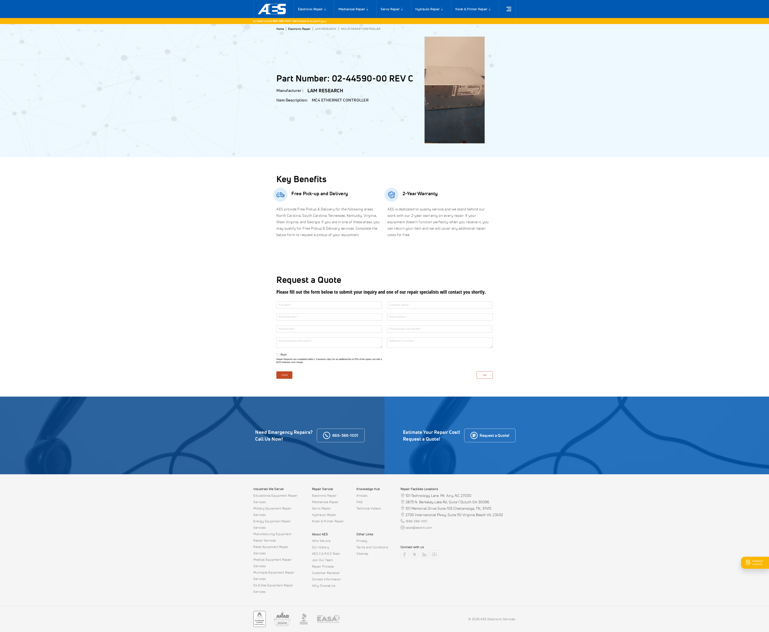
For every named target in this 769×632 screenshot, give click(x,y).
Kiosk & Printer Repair (471, 9)
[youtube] (435, 554)
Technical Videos (368, 508)
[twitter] (415, 554)
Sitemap (362, 553)
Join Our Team (322, 560)
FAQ (359, 502)
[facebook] (405, 554)
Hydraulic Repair (427, 9)
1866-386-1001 (417, 521)
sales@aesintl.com (419, 527)
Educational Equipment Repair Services (275, 498)
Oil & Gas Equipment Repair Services (273, 588)
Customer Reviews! (326, 573)
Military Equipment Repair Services (272, 511)
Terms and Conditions (372, 547)
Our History (320, 547)
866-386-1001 (262, 21)
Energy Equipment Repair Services (272, 524)
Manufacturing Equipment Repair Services (272, 537)
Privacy (361, 541)
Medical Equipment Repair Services (272, 562)
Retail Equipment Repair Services (271, 550)
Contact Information (326, 579)
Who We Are (321, 541)
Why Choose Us (323, 585)
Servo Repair (390, 9)
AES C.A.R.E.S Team (326, 553)
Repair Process (323, 566)
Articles (361, 495)
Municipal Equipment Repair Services (273, 575)
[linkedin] (425, 554)
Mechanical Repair (351, 9)
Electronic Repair (310, 9)
